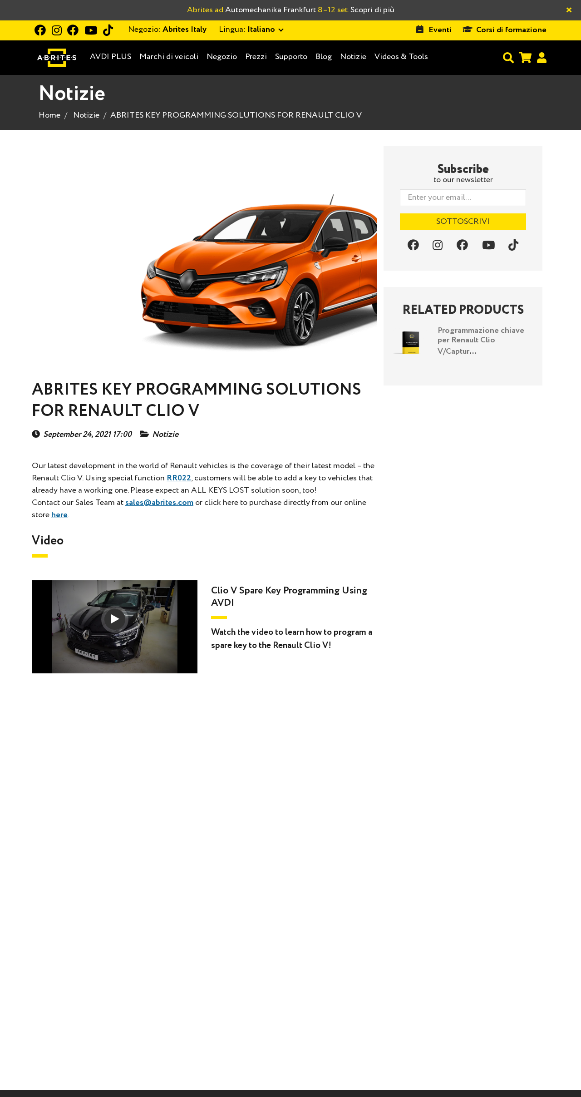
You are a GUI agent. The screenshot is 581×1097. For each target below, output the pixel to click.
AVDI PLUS (110, 57)
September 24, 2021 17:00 (87, 434)
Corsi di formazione (511, 30)
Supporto (291, 57)
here (59, 515)
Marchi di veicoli (168, 57)
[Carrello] (525, 57)
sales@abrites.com (159, 503)
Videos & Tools (401, 57)
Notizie (353, 57)
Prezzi (256, 57)
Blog (323, 57)
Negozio (222, 57)
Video (48, 541)
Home (49, 115)
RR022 (179, 478)
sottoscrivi (463, 221)
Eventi (440, 30)
